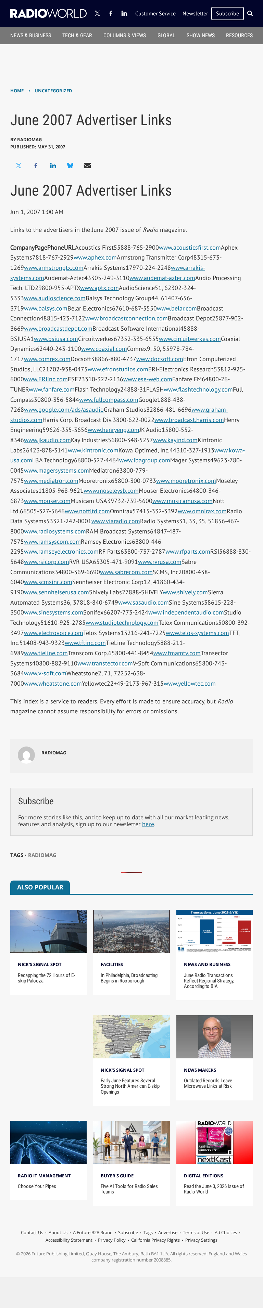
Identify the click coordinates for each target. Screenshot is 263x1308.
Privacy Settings (201, 1240)
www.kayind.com (175, 440)
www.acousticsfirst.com (190, 247)
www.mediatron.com (51, 481)
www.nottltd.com (87, 511)
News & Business (30, 35)
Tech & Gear (77, 35)
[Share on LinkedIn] (53, 165)
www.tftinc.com (85, 643)
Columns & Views (124, 35)
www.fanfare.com (52, 389)
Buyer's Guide (117, 1176)
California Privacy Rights (155, 1240)
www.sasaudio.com (143, 602)
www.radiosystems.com (55, 531)
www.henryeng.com (113, 430)
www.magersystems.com (56, 470)
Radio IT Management (44, 1176)
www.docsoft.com (159, 359)
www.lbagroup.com (144, 460)
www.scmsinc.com (48, 582)
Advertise (167, 1232)
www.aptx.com (99, 288)
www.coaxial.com (104, 349)
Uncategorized (53, 91)
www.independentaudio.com (186, 612)
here (148, 824)
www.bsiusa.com (56, 339)
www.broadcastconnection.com (126, 318)
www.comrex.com (47, 359)
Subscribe (227, 13)
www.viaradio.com (115, 521)
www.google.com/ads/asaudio (64, 409)
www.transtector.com (105, 663)
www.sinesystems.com (53, 612)
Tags (148, 1232)
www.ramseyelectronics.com (61, 551)
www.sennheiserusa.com (56, 592)
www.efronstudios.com (118, 369)
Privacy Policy (112, 1240)
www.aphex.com (95, 257)
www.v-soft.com (45, 673)
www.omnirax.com (202, 511)
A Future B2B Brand (93, 1232)
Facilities (112, 964)
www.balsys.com (45, 308)
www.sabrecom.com (126, 572)
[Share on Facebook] (36, 165)
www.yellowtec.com (190, 683)
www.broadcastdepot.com (58, 328)
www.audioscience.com (55, 298)
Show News (201, 35)
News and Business (207, 964)
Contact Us (32, 1232)
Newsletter (195, 13)
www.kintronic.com (93, 450)
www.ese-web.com (147, 379)
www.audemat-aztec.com (162, 278)
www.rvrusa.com (159, 562)
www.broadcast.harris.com (189, 420)
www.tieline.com (46, 653)
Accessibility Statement (69, 1240)
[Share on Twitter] (18, 165)
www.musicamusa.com (182, 501)
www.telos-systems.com (197, 633)
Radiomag (42, 854)
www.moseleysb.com (111, 490)
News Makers (200, 1070)
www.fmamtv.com (177, 653)
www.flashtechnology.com (198, 389)
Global (166, 35)
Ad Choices (226, 1232)
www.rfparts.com (187, 551)
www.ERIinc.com (46, 379)
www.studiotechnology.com (122, 622)
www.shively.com (185, 592)
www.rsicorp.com (46, 562)
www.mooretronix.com (186, 481)
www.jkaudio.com (47, 440)
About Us (58, 1232)
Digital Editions (203, 1176)
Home (17, 91)
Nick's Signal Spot (40, 964)
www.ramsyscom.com (52, 541)
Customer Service (155, 13)
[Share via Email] (87, 165)
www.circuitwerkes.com (190, 339)
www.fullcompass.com (108, 400)
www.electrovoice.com (53, 633)
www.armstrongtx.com (54, 268)
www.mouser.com (47, 501)
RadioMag (29, 139)
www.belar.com (177, 308)
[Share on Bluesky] (70, 165)
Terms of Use (196, 1232)
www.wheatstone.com (53, 683)
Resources (239, 35)
